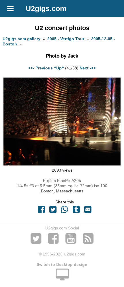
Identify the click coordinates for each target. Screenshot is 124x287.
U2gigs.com (46, 8)
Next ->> (88, 68)
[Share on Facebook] (41, 211)
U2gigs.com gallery (21, 38)
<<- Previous (40, 68)
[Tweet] (53, 211)
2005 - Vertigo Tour (65, 38)
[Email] (87, 211)
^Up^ (59, 68)
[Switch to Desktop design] (62, 277)
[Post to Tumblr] (76, 211)
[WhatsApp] (64, 211)
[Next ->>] (62, 165)
